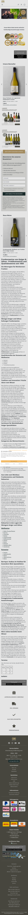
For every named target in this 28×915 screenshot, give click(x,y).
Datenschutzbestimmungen (15, 450)
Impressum (24, 450)
